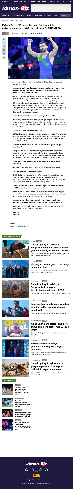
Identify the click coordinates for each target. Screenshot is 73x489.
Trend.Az (33, 1)
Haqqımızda (15, 1)
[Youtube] (63, 1)
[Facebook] (67, 1)
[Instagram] (41, 470)
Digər (55, 15)
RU (58, 1)
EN (54, 1)
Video (49, 15)
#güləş (12, 226)
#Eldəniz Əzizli (22, 226)
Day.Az (38, 1)
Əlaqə (20, 1)
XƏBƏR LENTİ (6, 15)
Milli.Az (44, 1)
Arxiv (25, 1)
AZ (51, 1)
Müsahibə (14, 33)
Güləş (5, 33)
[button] (4, 39)
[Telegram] (70, 1)
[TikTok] (46, 470)
